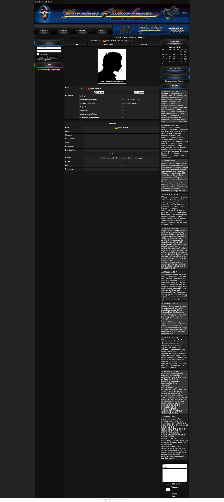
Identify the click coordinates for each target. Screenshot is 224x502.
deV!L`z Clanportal (102, 500)
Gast (50, 2)
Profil (76, 44)
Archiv (174, 496)
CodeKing (125, 500)
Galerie (144, 44)
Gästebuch (108, 44)
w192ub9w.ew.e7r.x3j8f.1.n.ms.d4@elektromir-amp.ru (121, 158)
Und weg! (127, 37)
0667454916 (111, 41)
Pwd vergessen (45, 60)
